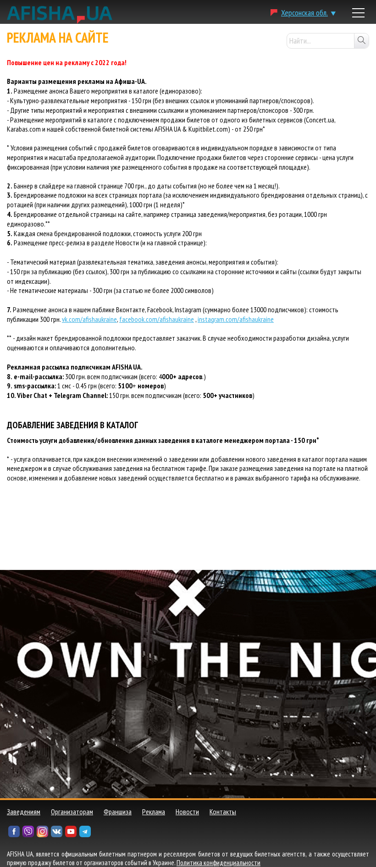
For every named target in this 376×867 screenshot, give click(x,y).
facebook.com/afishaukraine (156, 319)
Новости (187, 811)
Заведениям (23, 811)
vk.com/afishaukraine (89, 319)
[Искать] (361, 40)
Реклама (153, 811)
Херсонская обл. (304, 12)
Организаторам (72, 811)
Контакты (223, 811)
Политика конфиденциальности (218, 862)
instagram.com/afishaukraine (236, 319)
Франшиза (118, 811)
